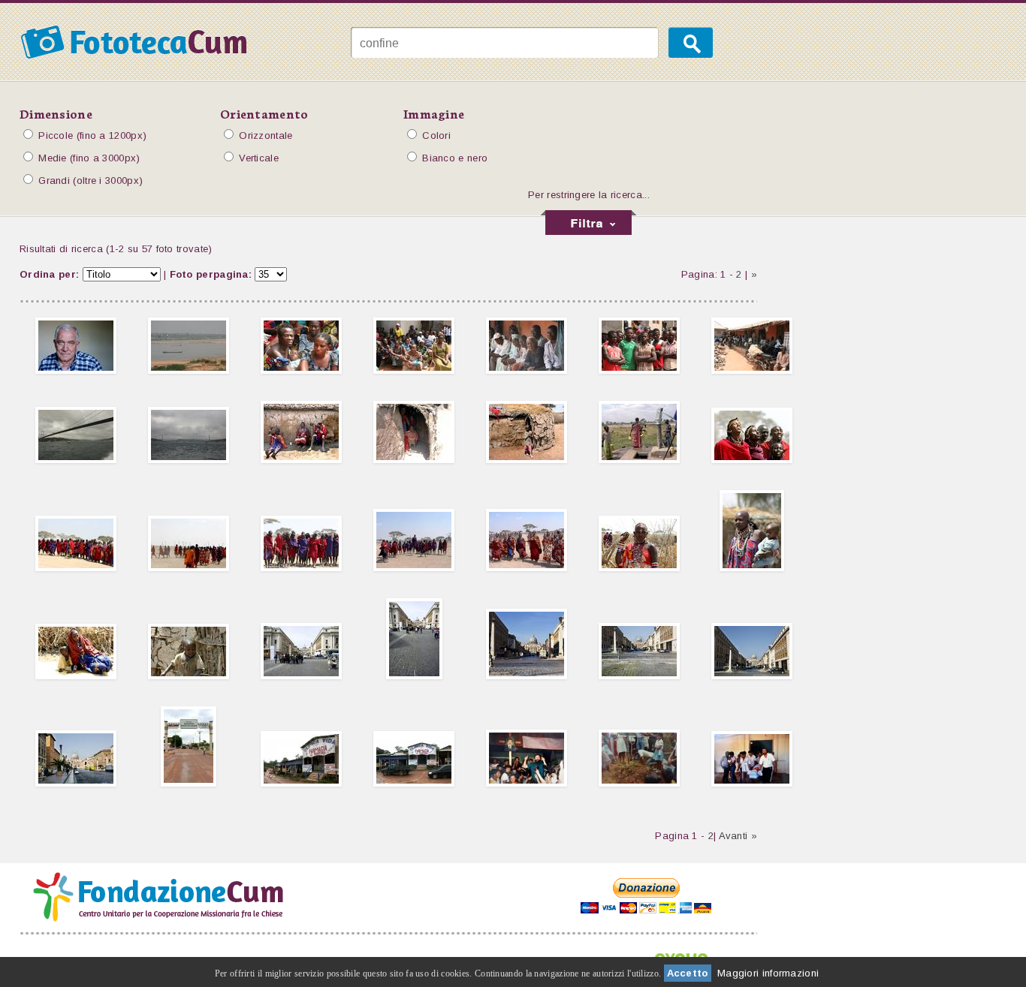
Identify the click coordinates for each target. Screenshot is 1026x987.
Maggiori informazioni (768, 973)
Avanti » (738, 835)
